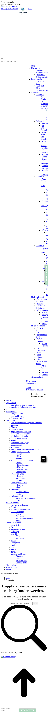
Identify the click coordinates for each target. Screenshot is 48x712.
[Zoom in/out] (9, 708)
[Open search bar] (2, 58)
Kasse (40, 390)
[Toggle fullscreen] (7, 708)
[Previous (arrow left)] (2, 710)
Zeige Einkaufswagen (32, 389)
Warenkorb (31, 383)
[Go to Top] (24, 705)
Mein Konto (31, 381)
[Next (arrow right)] (4, 710)
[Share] (4, 708)
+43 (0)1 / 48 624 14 (9, 9)
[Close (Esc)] (2, 708)
